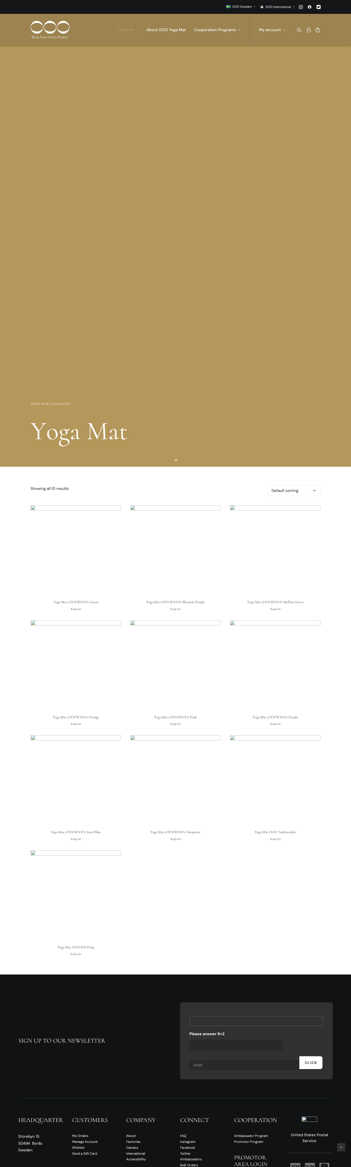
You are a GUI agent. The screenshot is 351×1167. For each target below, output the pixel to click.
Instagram (188, 1142)
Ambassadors (191, 1159)
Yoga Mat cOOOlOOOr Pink (175, 717)
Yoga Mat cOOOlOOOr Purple (275, 717)
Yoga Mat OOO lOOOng (76, 947)
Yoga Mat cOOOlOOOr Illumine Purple (175, 602)
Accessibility (136, 1159)
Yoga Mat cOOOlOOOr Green (75, 602)
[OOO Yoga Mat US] (50, 30)
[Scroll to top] (341, 1147)
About (131, 1136)
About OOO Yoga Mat (166, 29)
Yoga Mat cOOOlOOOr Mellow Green (275, 602)
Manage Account (85, 1142)
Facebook (187, 1147)
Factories (133, 1142)
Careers (132, 1147)
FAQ (183, 1136)
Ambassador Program (251, 1136)
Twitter (185, 1153)
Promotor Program (248, 1142)
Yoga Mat (125, 29)
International (135, 1153)
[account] (308, 30)
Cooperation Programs (215, 29)
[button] (301, 7)
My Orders (80, 1136)
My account (270, 29)
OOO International (278, 7)
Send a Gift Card (84, 1153)
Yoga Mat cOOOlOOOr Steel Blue (76, 832)
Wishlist (78, 1147)
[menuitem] (240, 6)
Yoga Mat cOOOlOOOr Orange (76, 717)
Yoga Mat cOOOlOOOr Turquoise (175, 832)
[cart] (316, 30)
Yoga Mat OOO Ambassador (275, 832)
